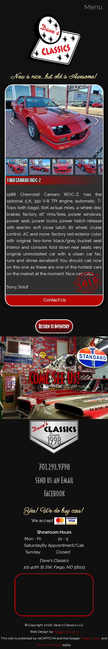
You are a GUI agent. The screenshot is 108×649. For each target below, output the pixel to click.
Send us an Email (54, 480)
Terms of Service (49, 645)
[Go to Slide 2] (40, 166)
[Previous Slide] (12, 121)
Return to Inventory (54, 326)
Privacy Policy (90, 638)
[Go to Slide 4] (85, 166)
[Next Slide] (97, 121)
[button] (54, 121)
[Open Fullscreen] (98, 153)
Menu (93, 7)
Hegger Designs (66, 632)
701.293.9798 (54, 467)
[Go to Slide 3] (63, 166)
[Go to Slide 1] (17, 166)
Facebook (54, 493)
